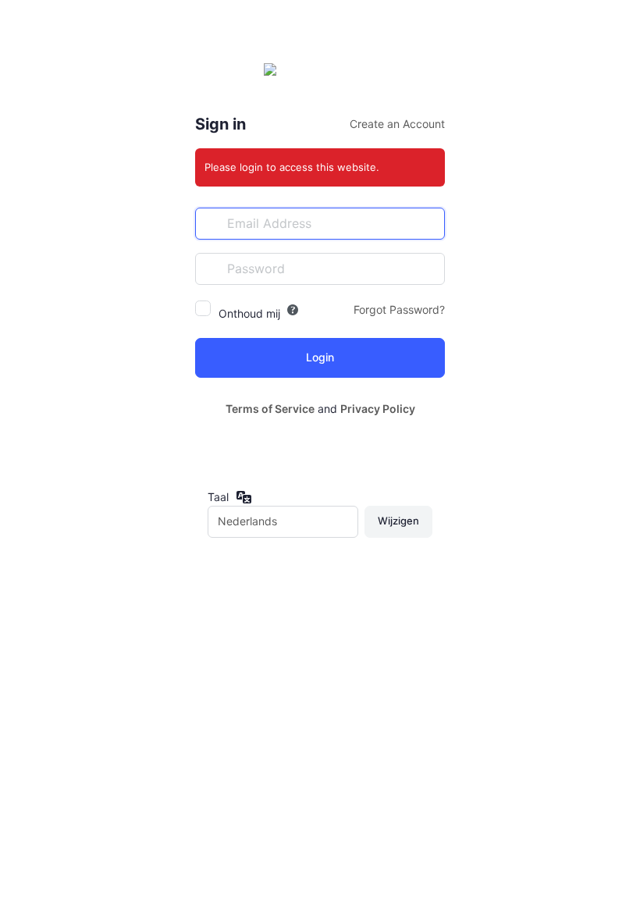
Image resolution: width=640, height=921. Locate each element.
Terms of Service (270, 408)
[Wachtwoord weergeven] (429, 268)
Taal (218, 496)
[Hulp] (292, 309)
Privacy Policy (377, 408)
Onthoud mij (249, 313)
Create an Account (397, 123)
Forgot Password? (399, 309)
